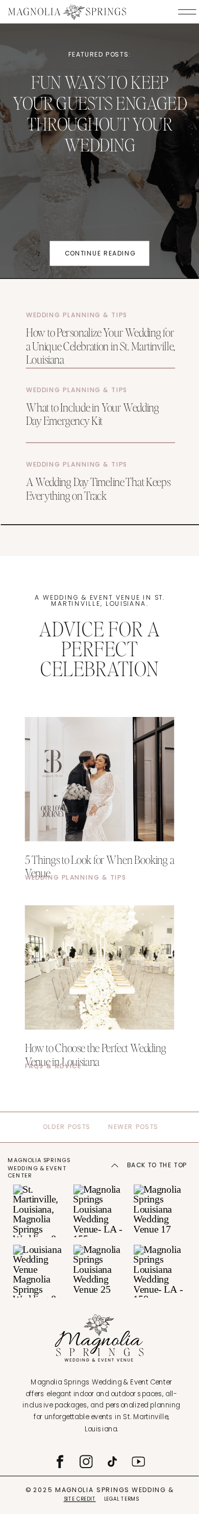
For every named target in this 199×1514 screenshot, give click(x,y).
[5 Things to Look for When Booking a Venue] (100, 779)
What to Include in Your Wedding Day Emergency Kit (92, 413)
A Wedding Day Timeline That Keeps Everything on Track (98, 488)
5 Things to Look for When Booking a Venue (100, 866)
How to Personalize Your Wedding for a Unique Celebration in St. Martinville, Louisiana (101, 345)
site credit (80, 1499)
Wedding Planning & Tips (77, 315)
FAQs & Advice (53, 1065)
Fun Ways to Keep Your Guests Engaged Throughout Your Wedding (100, 113)
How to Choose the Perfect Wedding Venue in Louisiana (95, 1054)
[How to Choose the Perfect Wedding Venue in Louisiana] (100, 967)
